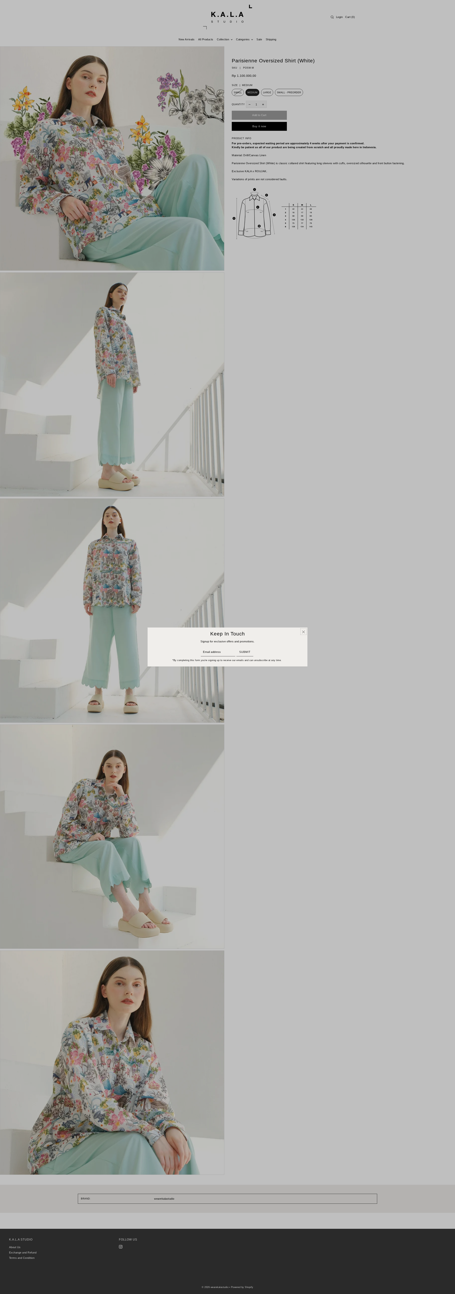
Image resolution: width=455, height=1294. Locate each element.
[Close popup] (303, 632)
